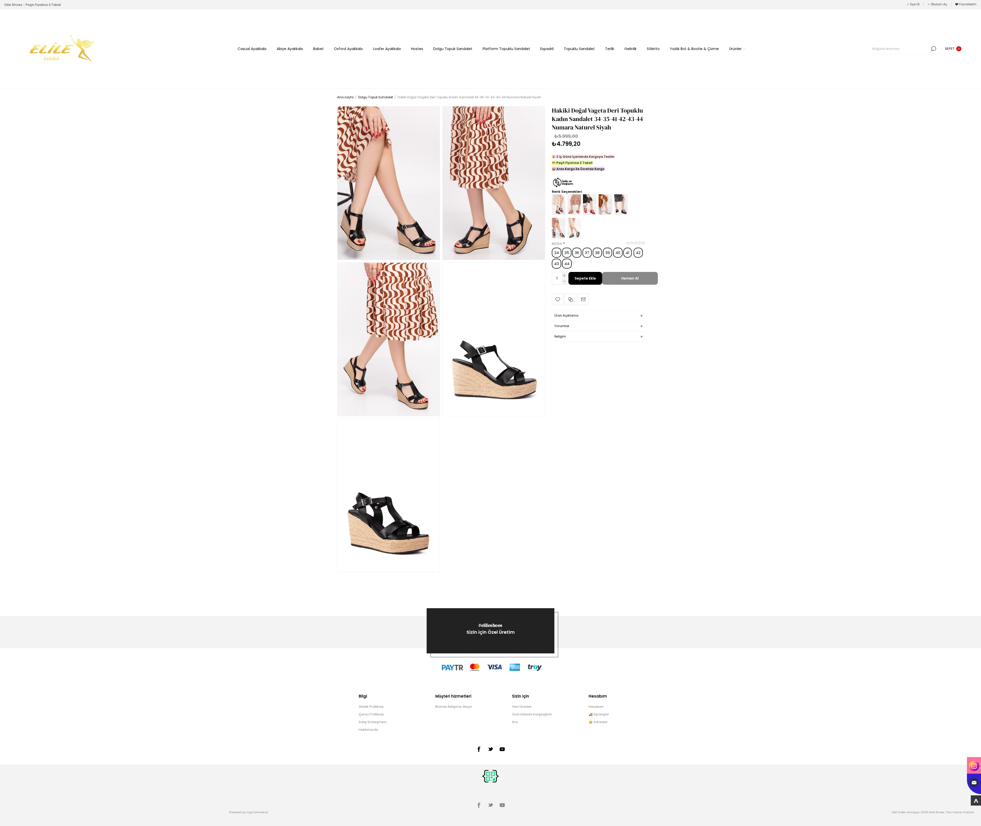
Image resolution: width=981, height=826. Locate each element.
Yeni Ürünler (522, 706)
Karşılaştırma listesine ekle (570, 299)
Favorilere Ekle (557, 299)
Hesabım (596, 706)
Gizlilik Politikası (371, 706)
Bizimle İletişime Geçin (453, 706)
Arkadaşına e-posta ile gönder (583, 299)
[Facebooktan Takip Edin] (479, 749)
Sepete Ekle (585, 278)
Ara (933, 49)
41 (627, 252)
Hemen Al (630, 278)
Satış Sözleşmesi (373, 722)
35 (566, 252)
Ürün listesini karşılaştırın (532, 714)
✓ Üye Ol (913, 4)
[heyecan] (490, 749)
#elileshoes (490, 625)
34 (556, 252)
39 (607, 252)
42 (638, 252)
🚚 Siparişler (599, 714)
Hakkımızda (368, 729)
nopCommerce (257, 812)
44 (566, 263)
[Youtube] (502, 749)
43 (556, 263)
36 (577, 252)
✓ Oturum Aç (937, 4)
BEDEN (557, 243)
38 (597, 252)
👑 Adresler (598, 722)
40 (617, 252)
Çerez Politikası (371, 714)
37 (587, 252)
